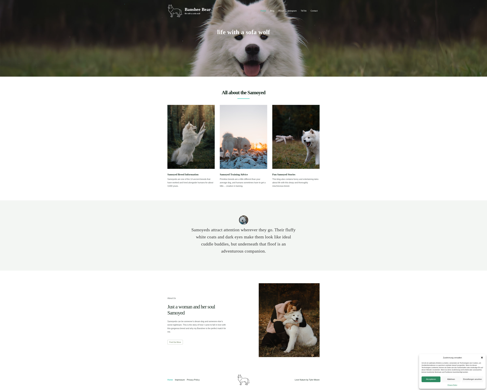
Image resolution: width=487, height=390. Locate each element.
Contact (314, 11)
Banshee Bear (198, 9)
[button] (482, 357)
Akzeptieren (431, 379)
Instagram (292, 11)
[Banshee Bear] (175, 11)
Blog (272, 11)
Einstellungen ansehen (472, 379)
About (281, 11)
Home (263, 11)
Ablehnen (451, 379)
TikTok (304, 11)
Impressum (180, 380)
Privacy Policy (452, 385)
